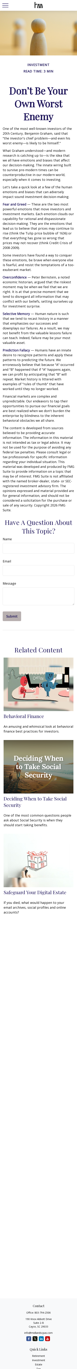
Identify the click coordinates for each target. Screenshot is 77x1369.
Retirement (38, 1356)
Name (7, 539)
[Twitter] (35, 1338)
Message (9, 583)
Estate (38, 1364)
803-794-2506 (43, 1312)
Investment (38, 1360)
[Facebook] (28, 1338)
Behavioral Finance (24, 716)
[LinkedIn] (41, 1338)
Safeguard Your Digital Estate (35, 892)
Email (7, 561)
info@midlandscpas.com (38, 1332)
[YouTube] (47, 1338)
